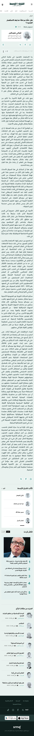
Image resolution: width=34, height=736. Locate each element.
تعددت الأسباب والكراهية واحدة (14, 632)
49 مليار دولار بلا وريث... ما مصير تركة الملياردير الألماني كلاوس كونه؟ (16, 561)
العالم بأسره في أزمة (17, 671)
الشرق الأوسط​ (23, 9)
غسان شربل (20, 519)
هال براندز (22, 674)
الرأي (11, 9)
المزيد (4, 487)
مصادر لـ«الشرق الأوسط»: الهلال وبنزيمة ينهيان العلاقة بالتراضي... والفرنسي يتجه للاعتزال (15, 583)
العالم (16, 9)
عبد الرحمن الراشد (19, 502)
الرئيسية (31, 9)
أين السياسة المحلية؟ (17, 642)
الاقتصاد (6, 9)
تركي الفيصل (20, 494)
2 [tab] (17, 524)
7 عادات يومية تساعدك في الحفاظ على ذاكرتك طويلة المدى (16, 568)
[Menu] (32, 3)
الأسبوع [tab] (3, 530)
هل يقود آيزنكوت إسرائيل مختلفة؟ (13, 681)
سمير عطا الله (20, 511)
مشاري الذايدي (21, 616)
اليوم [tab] (8, 530)
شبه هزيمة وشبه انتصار (16, 661)
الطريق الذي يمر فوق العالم (15, 651)
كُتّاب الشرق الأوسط (25, 487)
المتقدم (21, 622)
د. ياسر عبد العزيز (20, 644)
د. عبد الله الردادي (20, 654)
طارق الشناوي (21, 634)
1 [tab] (22, 524)
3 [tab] (12, 524)
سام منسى (22, 683)
